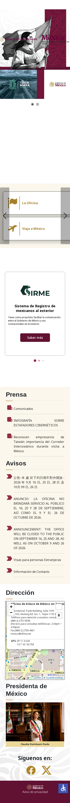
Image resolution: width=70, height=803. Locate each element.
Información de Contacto (31, 572)
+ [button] (11, 606)
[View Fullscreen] (59, 607)
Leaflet (37, 677)
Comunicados (23, 409)
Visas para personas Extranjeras (37, 560)
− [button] (11, 612)
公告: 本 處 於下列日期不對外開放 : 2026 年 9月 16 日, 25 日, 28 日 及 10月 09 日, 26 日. (39, 482)
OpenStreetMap (54, 677)
